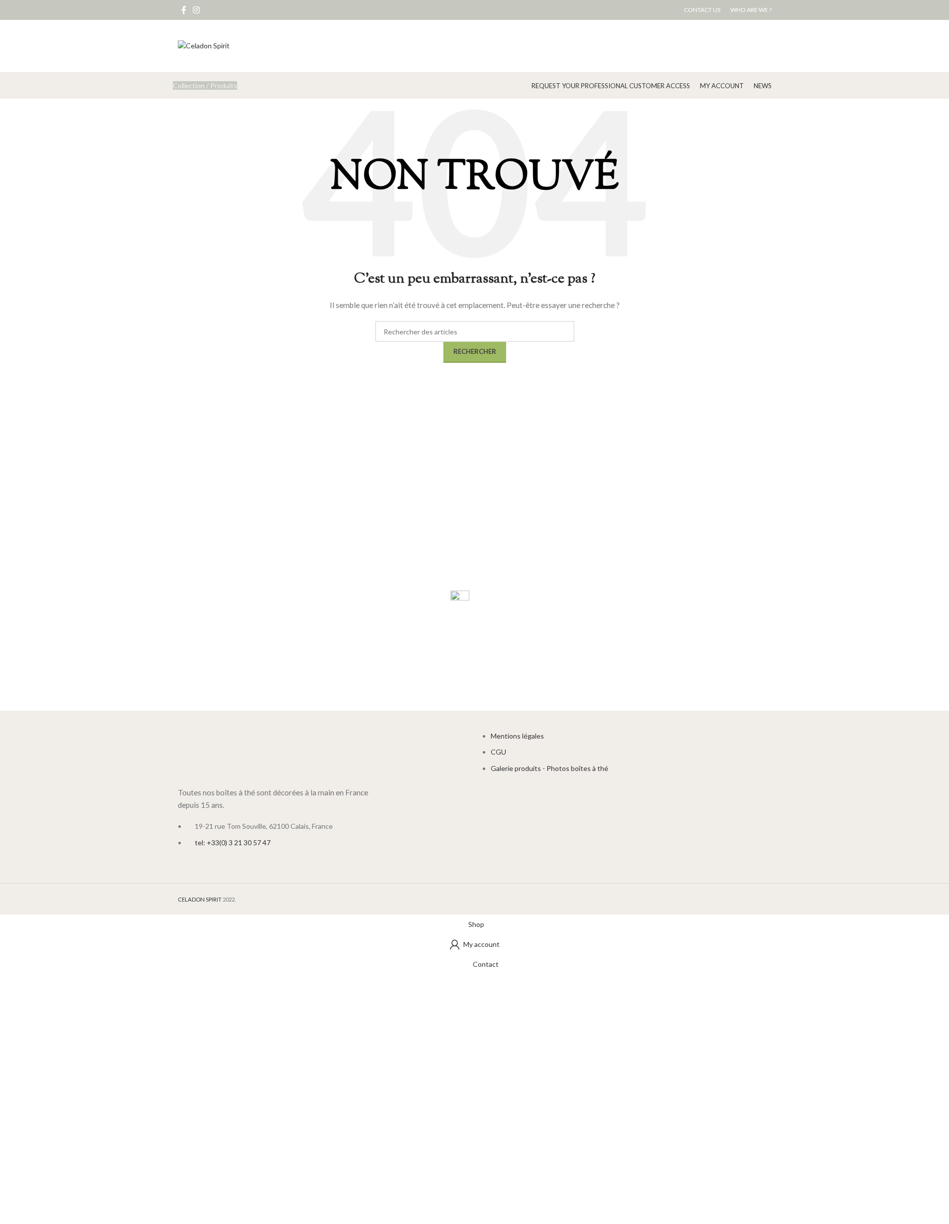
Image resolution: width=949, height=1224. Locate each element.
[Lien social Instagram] (196, 9)
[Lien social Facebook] (184, 9)
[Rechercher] (522, 86)
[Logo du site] (204, 45)
